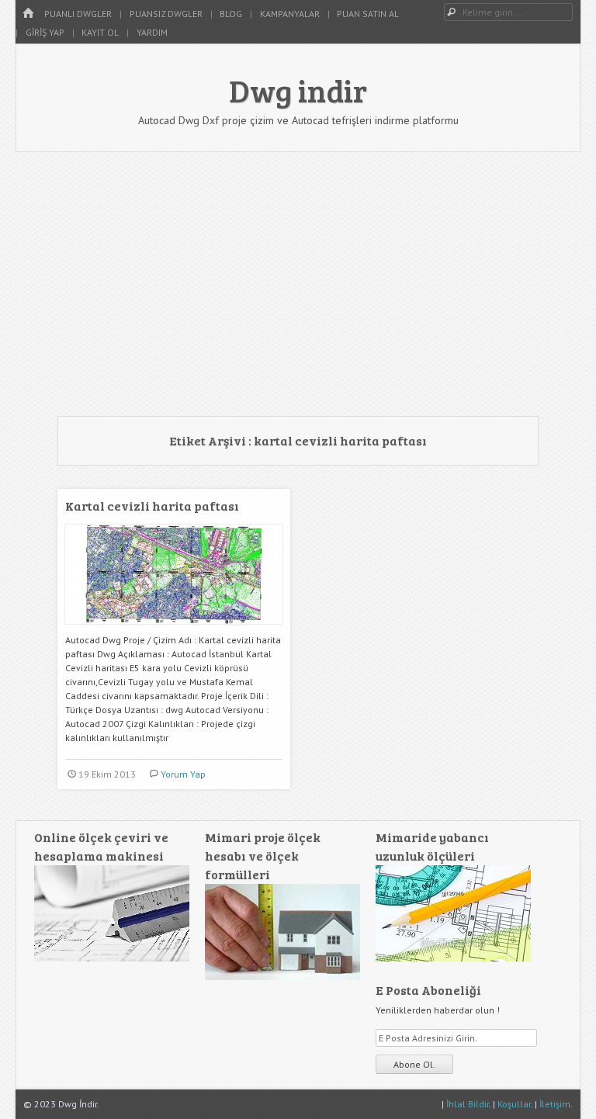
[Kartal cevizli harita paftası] (173, 630)
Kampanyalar (290, 13)
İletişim (554, 1104)
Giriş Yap (45, 32)
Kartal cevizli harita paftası (152, 505)
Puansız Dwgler (166, 13)
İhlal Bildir (467, 1104)
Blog (231, 13)
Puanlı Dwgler (78, 13)
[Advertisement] (298, 284)
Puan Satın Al (368, 13)
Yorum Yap (183, 774)
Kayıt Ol (100, 32)
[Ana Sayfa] (27, 13)
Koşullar (514, 1104)
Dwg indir (298, 90)
